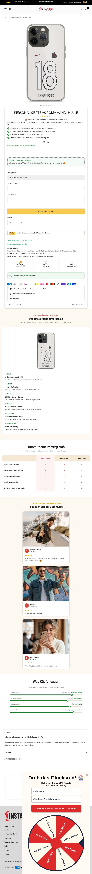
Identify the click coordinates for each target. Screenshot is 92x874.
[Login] (82, 9)
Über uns (65, 2)
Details (7, 733)
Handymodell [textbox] (13, 173)
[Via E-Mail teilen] (24, 304)
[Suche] (10, 9)
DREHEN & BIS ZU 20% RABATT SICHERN (56, 808)
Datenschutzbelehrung (12, 834)
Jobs (6, 846)
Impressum (8, 838)
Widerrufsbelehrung (11, 842)
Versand (7, 752)
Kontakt (71, 2)
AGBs (6, 830)
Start (5, 17)
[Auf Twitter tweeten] (21, 304)
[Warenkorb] (86, 9)
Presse (6, 850)
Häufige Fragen (78, 2)
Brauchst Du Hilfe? (78, 304)
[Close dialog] (87, 775)
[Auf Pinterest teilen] (17, 304)
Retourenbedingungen (13, 759)
